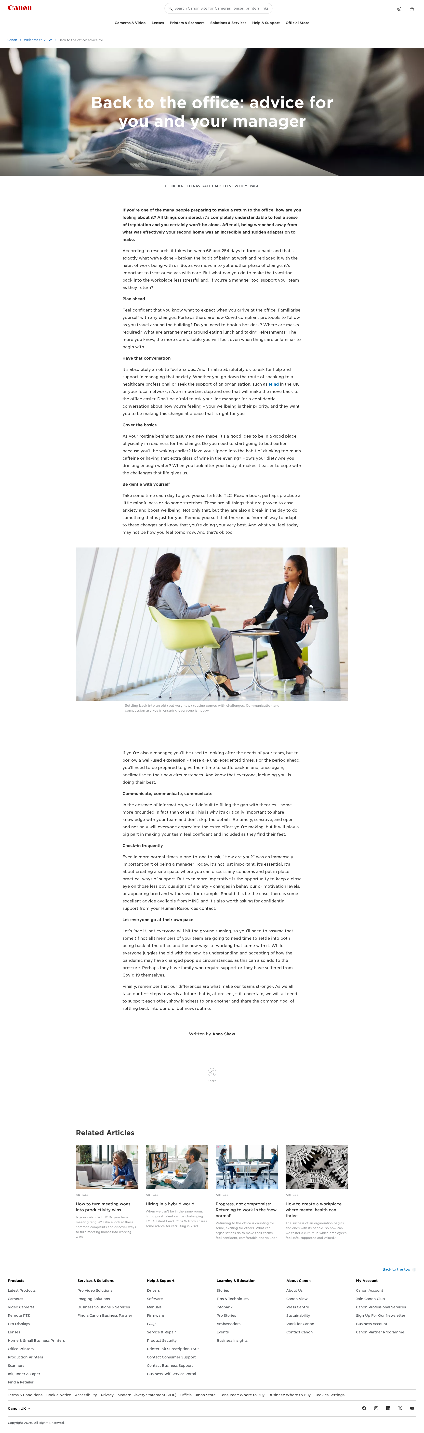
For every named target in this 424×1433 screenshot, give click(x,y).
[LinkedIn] (388, 1408)
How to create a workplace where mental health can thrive (314, 1210)
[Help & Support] (282, 22)
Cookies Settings (329, 1395)
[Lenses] (166, 22)
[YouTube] (412, 1408)
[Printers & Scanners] (206, 22)
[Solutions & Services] (248, 22)
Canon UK (17, 1408)
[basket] (411, 9)
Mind (274, 384)
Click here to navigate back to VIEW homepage (212, 186)
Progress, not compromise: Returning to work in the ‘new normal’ (246, 1210)
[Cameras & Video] (148, 22)
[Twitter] (400, 1408)
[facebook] (364, 1408)
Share (212, 1081)
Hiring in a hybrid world (170, 1204)
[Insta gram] (376, 1408)
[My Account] (399, 9)
